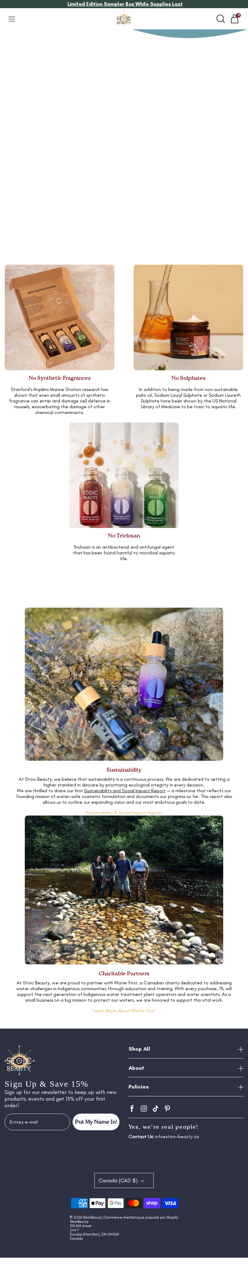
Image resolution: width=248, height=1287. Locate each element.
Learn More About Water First (124, 1010)
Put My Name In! (96, 1122)
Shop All (139, 1049)
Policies (139, 1086)
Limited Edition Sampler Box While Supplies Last (125, 4)
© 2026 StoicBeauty (85, 1217)
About (136, 1068)
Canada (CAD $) (119, 1180)
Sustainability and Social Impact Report (125, 790)
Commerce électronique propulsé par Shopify (141, 1217)
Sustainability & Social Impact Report (124, 813)
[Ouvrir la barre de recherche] (221, 19)
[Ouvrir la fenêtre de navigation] (12, 19)
